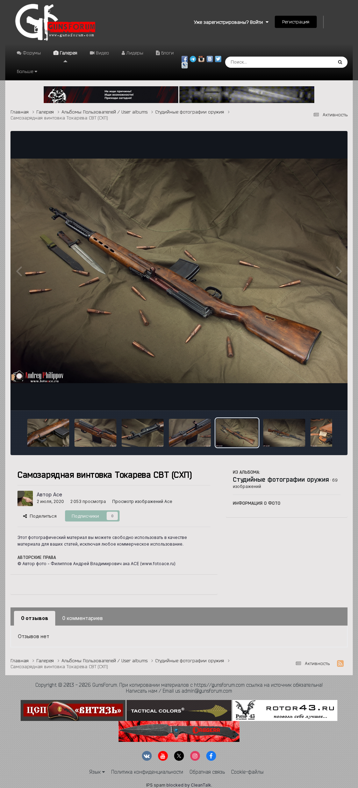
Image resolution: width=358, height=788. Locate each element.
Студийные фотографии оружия (281, 479)
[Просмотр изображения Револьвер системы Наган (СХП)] (331, 433)
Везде (316, 62)
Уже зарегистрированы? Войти (230, 22)
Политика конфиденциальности (147, 772)
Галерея (67, 52)
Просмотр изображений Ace (142, 501)
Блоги (167, 52)
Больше (25, 71)
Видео (101, 52)
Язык (95, 772)
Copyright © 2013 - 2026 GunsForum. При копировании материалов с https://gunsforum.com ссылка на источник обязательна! (179, 685)
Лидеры (134, 52)
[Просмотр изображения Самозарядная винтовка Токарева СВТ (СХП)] (48, 433)
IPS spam (155, 785)
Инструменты (316, 398)
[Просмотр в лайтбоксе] (178, 271)
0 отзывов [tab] (34, 618)
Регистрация (295, 21)
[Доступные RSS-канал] (340, 664)
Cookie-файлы (247, 772)
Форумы (31, 52)
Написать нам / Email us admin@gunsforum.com (179, 691)
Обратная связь (207, 772)
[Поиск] (340, 62)
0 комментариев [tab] (82, 618)
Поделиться (42, 516)
